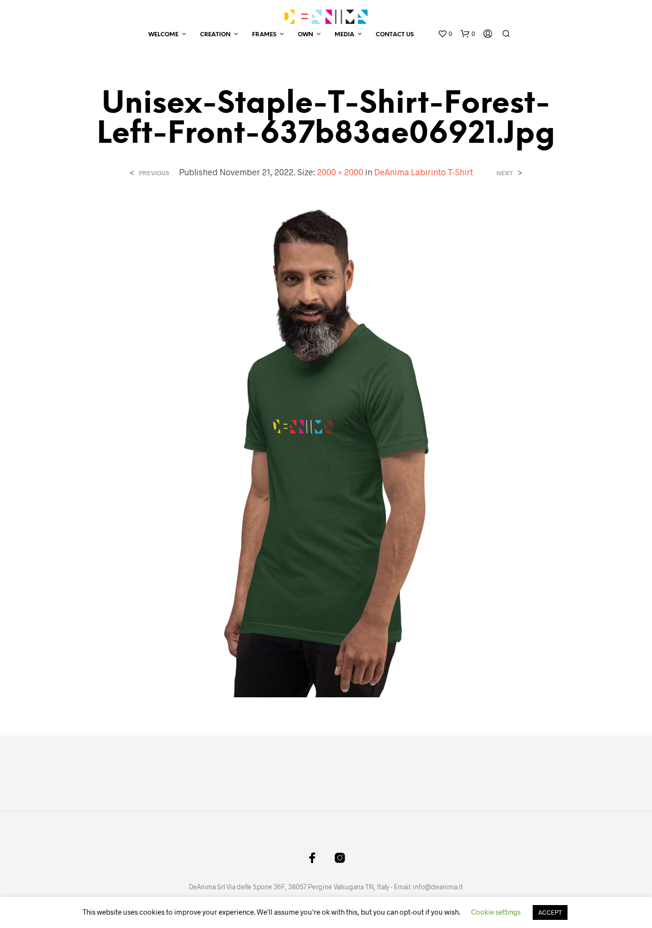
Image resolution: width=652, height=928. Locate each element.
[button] (445, 34)
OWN (305, 35)
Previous (154, 173)
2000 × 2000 (340, 172)
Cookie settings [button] (496, 911)
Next (504, 173)
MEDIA (344, 35)
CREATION (215, 35)
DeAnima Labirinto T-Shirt (423, 172)
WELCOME (163, 35)
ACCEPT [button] (550, 912)
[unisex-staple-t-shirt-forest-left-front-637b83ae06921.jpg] (326, 448)
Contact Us (395, 35)
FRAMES (264, 35)
